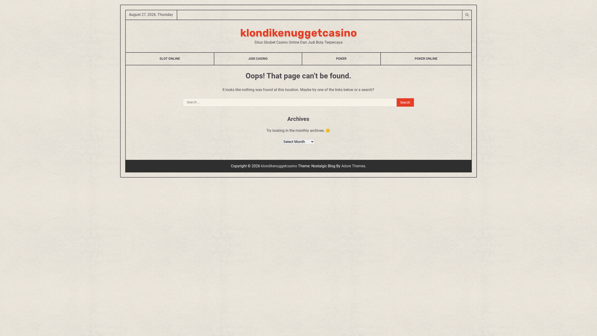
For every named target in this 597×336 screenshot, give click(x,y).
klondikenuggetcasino (298, 33)
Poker (341, 58)
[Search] (467, 15)
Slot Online (170, 58)
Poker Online (426, 58)
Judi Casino (258, 58)
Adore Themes (353, 166)
